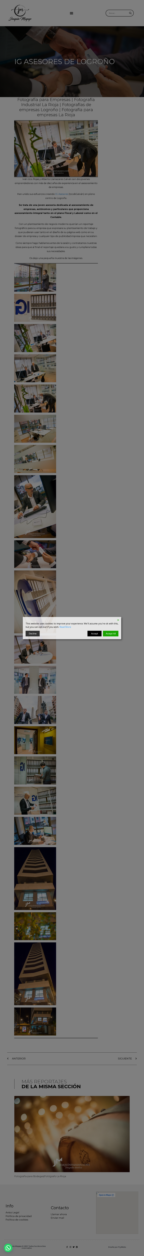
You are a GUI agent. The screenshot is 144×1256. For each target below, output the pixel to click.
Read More (65, 626)
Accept (94, 633)
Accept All (111, 633)
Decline (33, 633)
